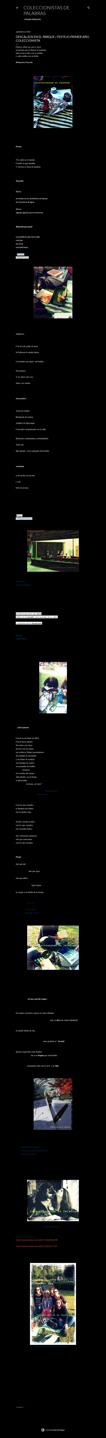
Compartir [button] (19, 1407)
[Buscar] (88, 7)
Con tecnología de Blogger (55, 1430)
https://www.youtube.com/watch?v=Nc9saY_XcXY (36, 1246)
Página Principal (32, 19)
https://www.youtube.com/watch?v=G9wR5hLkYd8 (37, 1240)
